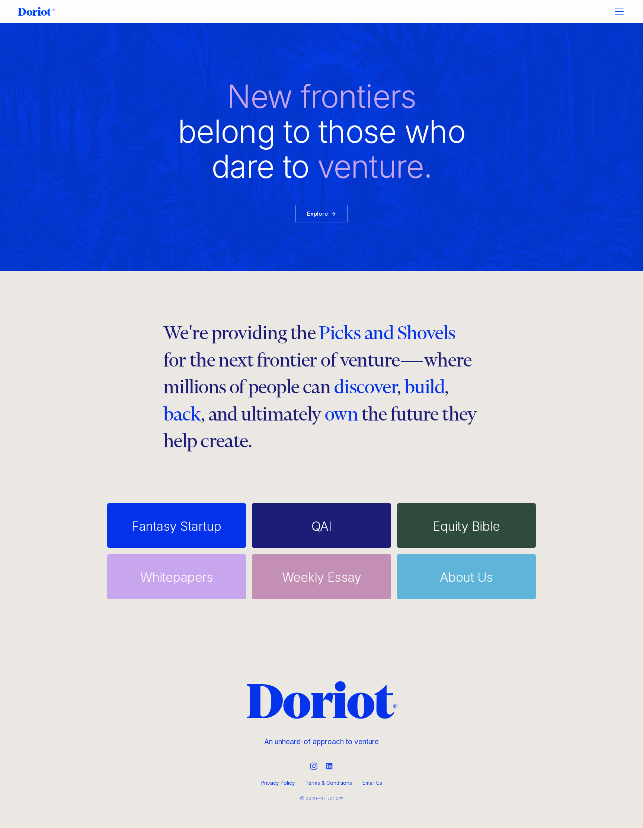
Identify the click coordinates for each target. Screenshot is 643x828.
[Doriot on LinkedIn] (329, 766)
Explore (321, 213)
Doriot (36, 11)
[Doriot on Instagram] (313, 766)
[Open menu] (619, 12)
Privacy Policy (278, 783)
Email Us (372, 783)
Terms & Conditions (328, 783)
